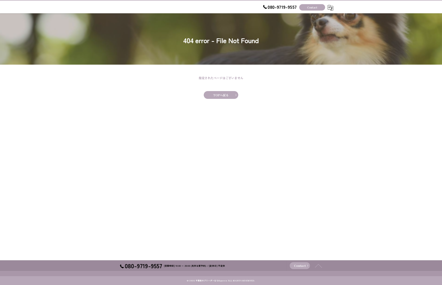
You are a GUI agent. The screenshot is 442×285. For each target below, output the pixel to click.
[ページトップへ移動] (318, 265)
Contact (312, 7)
